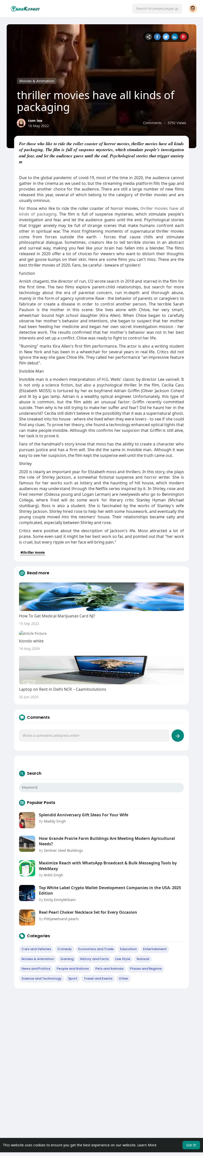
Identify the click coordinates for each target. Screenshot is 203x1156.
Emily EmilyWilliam (60, 899)
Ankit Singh (53, 874)
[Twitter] (166, 36)
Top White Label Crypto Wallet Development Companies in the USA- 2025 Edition (110, 890)
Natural (143, 959)
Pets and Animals (109, 968)
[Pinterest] (183, 36)
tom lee (35, 120)
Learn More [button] (146, 1145)
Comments (152, 122)
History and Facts (94, 959)
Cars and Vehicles (36, 949)
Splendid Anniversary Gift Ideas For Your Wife (83, 815)
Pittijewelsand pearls (61, 918)
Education (128, 949)
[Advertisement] (101, 1028)
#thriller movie (33, 552)
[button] (157, 9)
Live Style (122, 959)
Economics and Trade (96, 949)
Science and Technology (42, 978)
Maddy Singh (55, 821)
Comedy (64, 949)
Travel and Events (98, 978)
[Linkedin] (174, 36)
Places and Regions (146, 968)
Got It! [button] (191, 1145)
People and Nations (73, 968)
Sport (72, 978)
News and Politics (36, 968)
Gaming (67, 959)
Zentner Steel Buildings (63, 850)
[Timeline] (148, 36)
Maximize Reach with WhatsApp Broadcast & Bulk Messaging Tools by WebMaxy (108, 865)
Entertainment (155, 949)
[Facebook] (157, 36)
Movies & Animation (36, 80)
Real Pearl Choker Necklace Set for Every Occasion (88, 912)
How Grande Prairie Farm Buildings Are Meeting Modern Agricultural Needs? (107, 841)
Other (123, 978)
